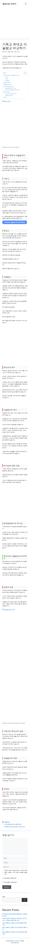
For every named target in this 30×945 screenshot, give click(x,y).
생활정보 (7, 822)
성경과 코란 (6, 92)
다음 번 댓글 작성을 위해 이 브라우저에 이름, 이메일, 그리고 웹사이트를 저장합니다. (15, 872)
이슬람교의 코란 (9, 95)
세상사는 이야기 (9, 4)
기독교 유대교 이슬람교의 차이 (11, 75)
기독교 (6, 77)
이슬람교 (7, 80)
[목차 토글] (24, 73)
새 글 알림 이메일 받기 (10, 882)
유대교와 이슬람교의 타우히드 (12, 90)
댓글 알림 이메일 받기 (10, 878)
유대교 (6, 78)
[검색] (24, 900)
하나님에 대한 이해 (8, 86)
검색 (3, 896)
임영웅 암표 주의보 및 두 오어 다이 (14, 826)
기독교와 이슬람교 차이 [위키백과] (14, 222)
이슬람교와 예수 (7, 84)
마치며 (5, 97)
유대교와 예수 (6, 82)
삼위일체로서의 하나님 (10, 88)
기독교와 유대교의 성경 (10, 93)
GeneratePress (15, 942)
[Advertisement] (15, 23)
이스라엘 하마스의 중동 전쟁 (12, 824)
